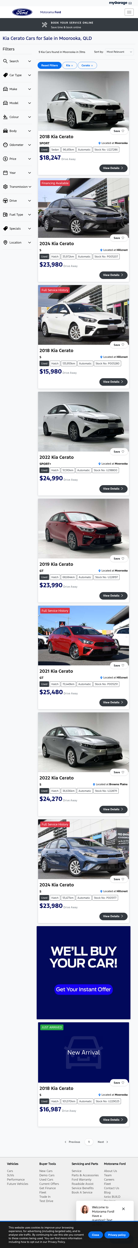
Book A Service (82, 1192)
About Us (110, 1171)
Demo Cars (46, 1175)
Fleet (42, 1192)
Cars (10, 1171)
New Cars (45, 1171)
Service (76, 1171)
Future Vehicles (17, 1184)
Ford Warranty (81, 1179)
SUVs (10, 1175)
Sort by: (99, 52)
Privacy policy (117, 1235)
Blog (107, 1192)
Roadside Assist (82, 1184)
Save (117, 131)
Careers (109, 1179)
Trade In (44, 1197)
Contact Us (111, 1188)
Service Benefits (83, 1188)
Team (108, 1175)
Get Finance (47, 1188)
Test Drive (46, 1201)
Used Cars (46, 1179)
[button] (129, 12)
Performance (16, 1179)
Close (95, 1235)
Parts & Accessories (85, 1175)
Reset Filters (49, 65)
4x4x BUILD (112, 1197)
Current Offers (49, 1184)
